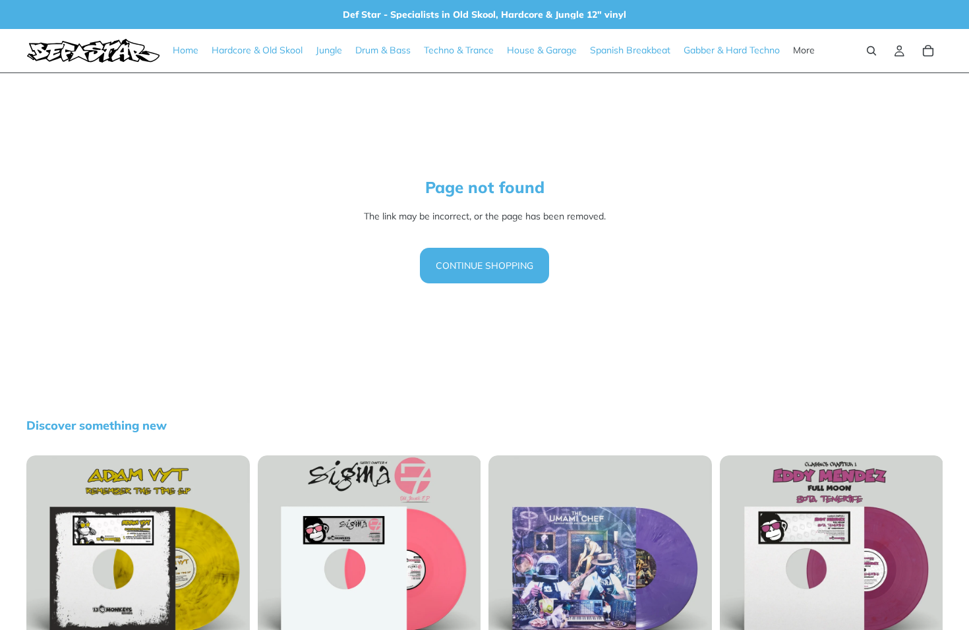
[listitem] (803, 50)
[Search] (871, 50)
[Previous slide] (46, 567)
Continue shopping (484, 266)
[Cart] (928, 50)
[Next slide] (230, 567)
